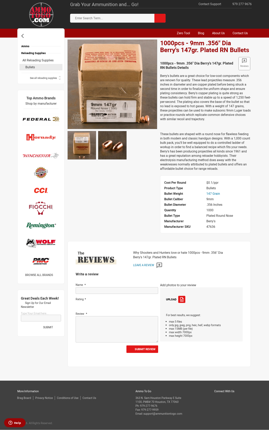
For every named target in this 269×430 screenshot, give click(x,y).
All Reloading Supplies (38, 60)
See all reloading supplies (43, 77)
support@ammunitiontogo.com (162, 413)
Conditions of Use (67, 398)
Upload (171, 299)
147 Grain (213, 193)
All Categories (23, 35)
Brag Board (24, 398)
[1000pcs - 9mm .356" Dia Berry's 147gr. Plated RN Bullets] (112, 84)
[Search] (160, 18)
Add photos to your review (178, 285)
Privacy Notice (44, 398)
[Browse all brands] (58, 275)
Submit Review (145, 349)
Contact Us (89, 398)
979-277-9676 (148, 406)
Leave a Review (144, 265)
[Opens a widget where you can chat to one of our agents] (15, 423)
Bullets (30, 67)
